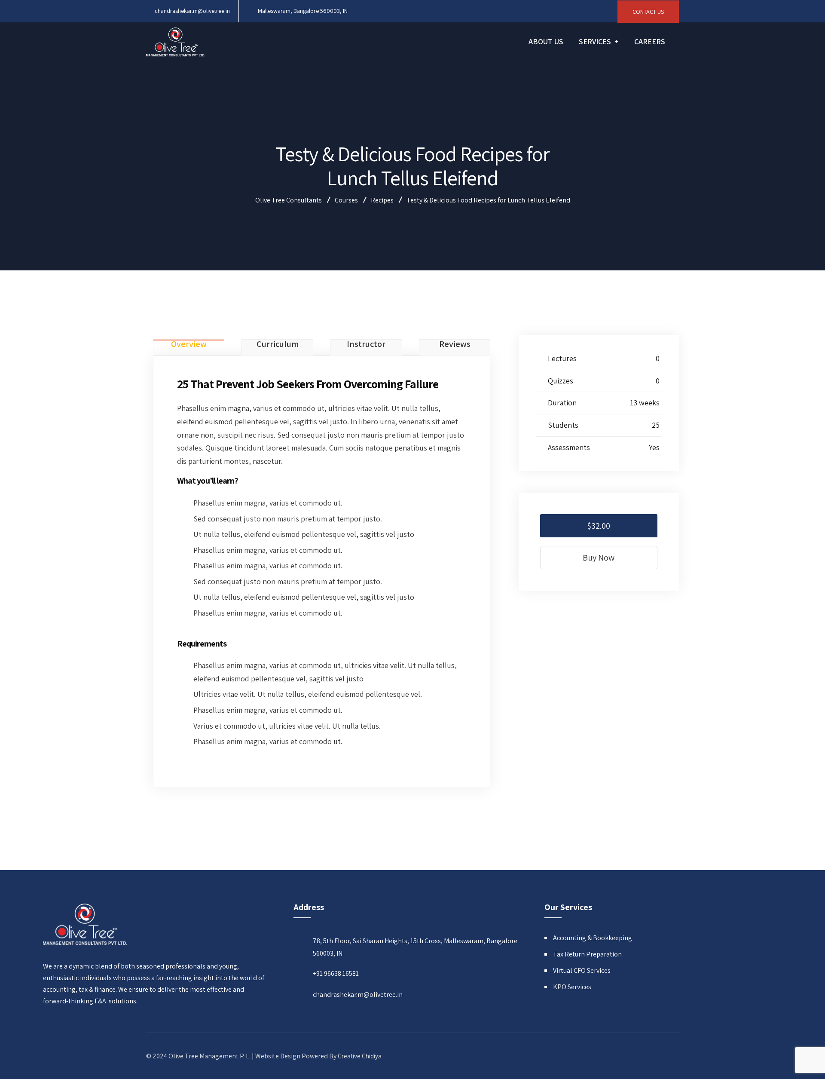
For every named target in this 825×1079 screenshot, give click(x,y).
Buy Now (598, 557)
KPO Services (572, 986)
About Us (546, 41)
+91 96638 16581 (336, 973)
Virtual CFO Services (582, 970)
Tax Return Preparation (587, 954)
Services (595, 41)
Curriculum (278, 344)
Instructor (366, 344)
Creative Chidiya (360, 1056)
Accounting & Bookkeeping (592, 937)
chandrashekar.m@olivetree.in (192, 11)
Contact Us (648, 11)
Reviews (455, 344)
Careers (649, 41)
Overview (189, 344)
